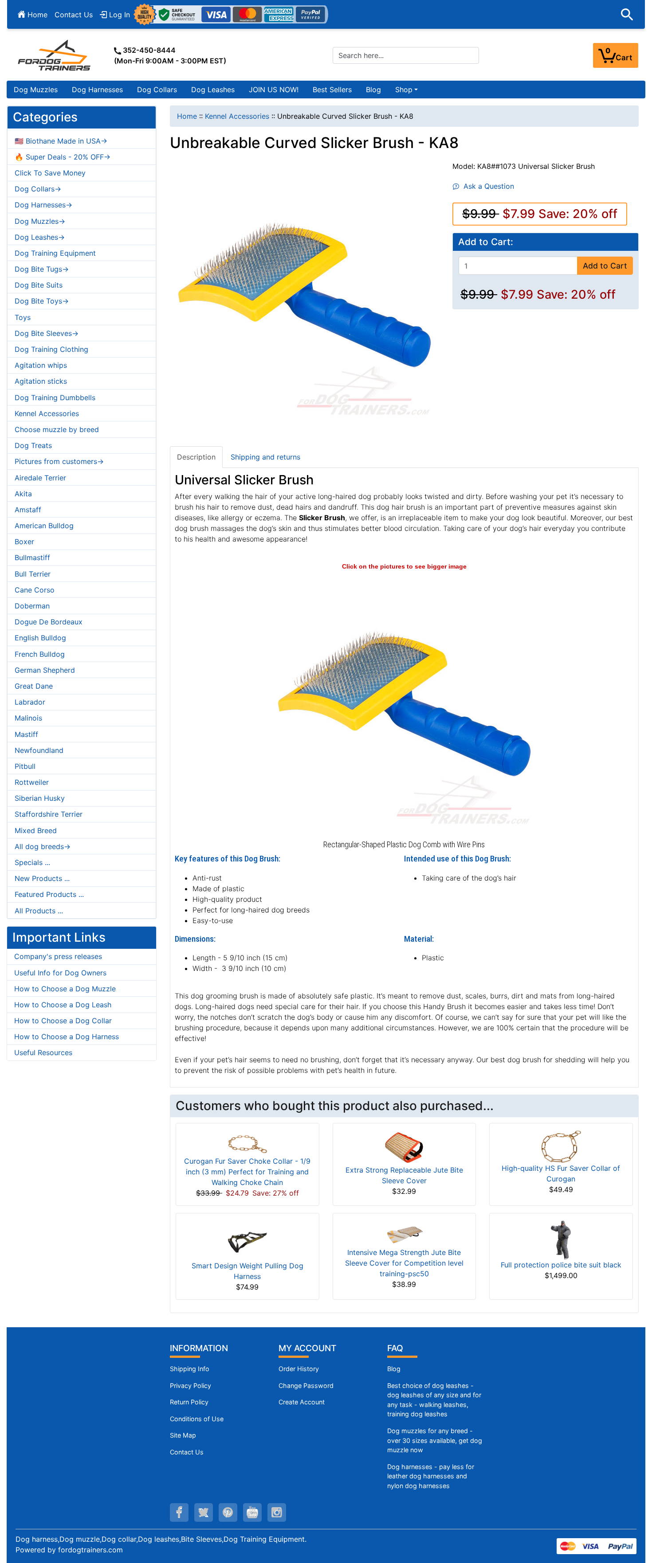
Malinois (28, 717)
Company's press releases (58, 956)
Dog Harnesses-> (43, 204)
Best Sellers (332, 89)
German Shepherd (45, 670)
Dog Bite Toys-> (42, 300)
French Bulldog (40, 654)
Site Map (183, 1435)
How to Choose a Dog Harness (66, 1036)
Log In (118, 14)
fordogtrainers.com (90, 1549)
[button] (627, 14)
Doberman (32, 605)
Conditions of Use (197, 1419)
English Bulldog (40, 637)
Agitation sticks (41, 381)
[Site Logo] (55, 55)
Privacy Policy (190, 1385)
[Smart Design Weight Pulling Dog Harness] (247, 1240)
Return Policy (189, 1402)
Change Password (306, 1385)
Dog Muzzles (36, 89)
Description (196, 456)
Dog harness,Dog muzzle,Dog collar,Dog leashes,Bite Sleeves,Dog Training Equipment (160, 1539)
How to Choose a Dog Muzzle (65, 988)
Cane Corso (35, 589)
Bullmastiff (32, 557)
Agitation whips (41, 365)
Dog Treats (33, 445)
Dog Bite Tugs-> (42, 269)
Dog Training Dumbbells (55, 397)
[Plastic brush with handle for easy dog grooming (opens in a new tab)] (404, 703)
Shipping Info (189, 1368)
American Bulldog (44, 525)
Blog (373, 89)
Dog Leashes (213, 89)
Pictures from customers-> (59, 461)
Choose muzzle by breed (57, 429)
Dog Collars (157, 89)
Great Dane (34, 686)
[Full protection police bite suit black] (561, 1239)
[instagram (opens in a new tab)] (277, 1512)
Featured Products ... (49, 894)
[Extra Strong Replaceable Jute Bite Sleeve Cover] (404, 1146)
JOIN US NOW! (274, 89)
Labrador (30, 702)
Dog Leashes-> (40, 237)
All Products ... (39, 910)
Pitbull (25, 766)
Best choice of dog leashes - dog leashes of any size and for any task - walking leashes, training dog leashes (434, 1400)
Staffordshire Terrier (48, 814)
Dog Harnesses (97, 89)
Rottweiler (32, 782)
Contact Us (74, 14)
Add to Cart (605, 265)
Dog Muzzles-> (40, 221)
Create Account (302, 1402)
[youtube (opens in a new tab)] (252, 1512)
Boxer (24, 541)
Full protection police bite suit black (561, 1264)
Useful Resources (43, 1052)
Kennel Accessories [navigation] (237, 116)
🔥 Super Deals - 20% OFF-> (62, 156)
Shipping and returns (265, 456)
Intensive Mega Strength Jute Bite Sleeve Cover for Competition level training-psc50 (404, 1263)
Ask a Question (486, 186)
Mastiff (26, 734)
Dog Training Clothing (51, 349)
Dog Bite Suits (39, 285)
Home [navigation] (187, 116)
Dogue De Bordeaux (48, 621)
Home (36, 14)
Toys (23, 317)
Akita (23, 493)
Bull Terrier (33, 573)
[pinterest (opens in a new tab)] (228, 1512)
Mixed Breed (36, 830)
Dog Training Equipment (55, 253)
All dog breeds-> (43, 846)
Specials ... (32, 862)
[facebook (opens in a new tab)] (179, 1512)
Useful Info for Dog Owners (60, 972)
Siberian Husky (40, 798)
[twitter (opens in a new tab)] (203, 1512)
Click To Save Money (50, 172)
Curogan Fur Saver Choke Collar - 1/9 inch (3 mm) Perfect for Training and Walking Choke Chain (247, 1172)
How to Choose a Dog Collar (63, 1020)
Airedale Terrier (40, 477)
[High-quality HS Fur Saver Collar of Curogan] (561, 1146)
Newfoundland (39, 750)
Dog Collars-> (38, 188)
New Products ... (42, 878)
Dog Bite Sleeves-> (47, 333)
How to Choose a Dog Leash (62, 1004)
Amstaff (28, 509)
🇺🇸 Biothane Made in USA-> (61, 140)
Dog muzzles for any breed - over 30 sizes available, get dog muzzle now (434, 1440)
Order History (299, 1368)
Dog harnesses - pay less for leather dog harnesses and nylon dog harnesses (430, 1476)
